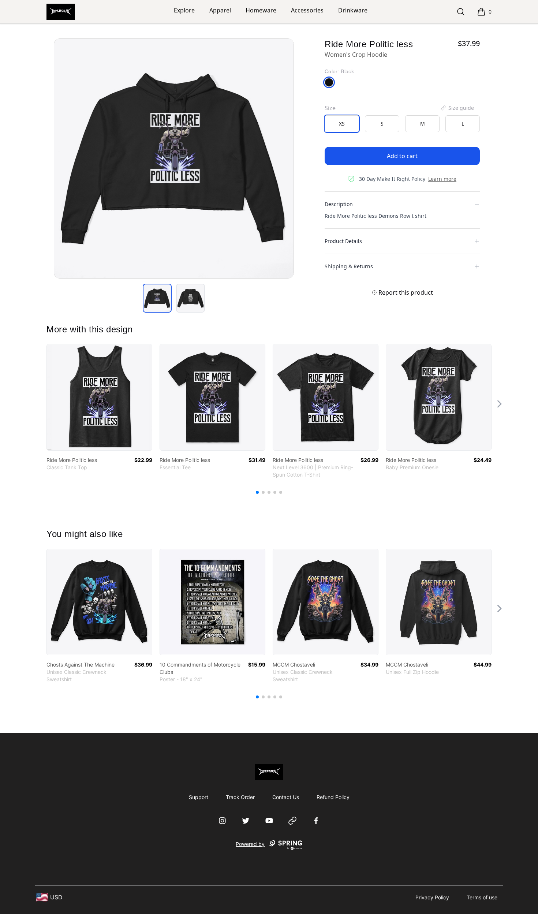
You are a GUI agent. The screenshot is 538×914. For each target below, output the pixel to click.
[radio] (342, 123)
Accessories (307, 10)
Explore (184, 10)
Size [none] (330, 108)
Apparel (220, 10)
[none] (457, 108)
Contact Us (285, 797)
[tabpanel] (174, 158)
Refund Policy (333, 797)
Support (198, 797)
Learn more (442, 178)
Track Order (240, 797)
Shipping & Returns (349, 266)
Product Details (343, 241)
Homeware (261, 10)
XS (342, 123)
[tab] (157, 298)
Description (339, 204)
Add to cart (402, 156)
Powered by (250, 844)
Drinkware (352, 10)
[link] (99, 397)
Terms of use (482, 897)
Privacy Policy (432, 897)
